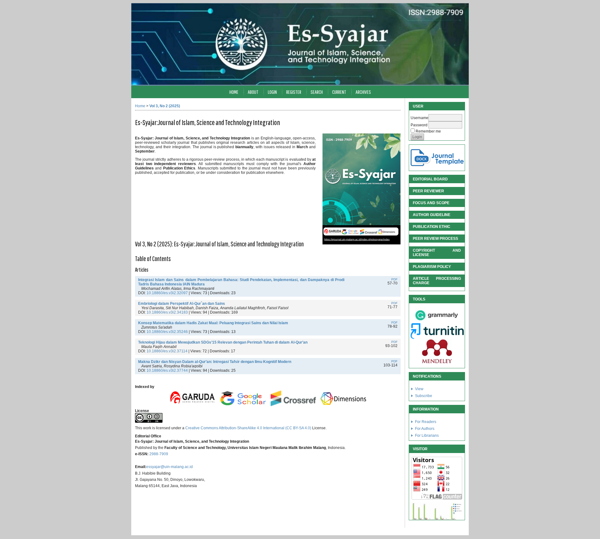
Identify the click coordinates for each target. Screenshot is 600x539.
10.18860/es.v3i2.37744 (167, 370)
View (419, 389)
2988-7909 (158, 454)
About (253, 92)
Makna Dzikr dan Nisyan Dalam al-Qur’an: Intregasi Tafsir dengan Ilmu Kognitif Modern (214, 362)
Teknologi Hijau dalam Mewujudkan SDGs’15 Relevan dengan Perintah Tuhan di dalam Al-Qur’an (223, 342)
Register (293, 92)
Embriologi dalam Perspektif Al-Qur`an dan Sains (181, 303)
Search (317, 92)
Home (233, 92)
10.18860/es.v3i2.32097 (167, 293)
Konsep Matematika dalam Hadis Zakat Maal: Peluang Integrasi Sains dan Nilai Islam (213, 323)
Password (419, 125)
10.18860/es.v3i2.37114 (167, 351)
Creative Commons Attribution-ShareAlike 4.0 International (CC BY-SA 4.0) (248, 428)
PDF (394, 279)
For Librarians (427, 435)
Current (339, 92)
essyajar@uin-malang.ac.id (169, 467)
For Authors (424, 428)
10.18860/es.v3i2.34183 (167, 312)
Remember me (428, 131)
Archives (363, 92)
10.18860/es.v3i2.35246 (167, 332)
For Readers (425, 422)
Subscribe (423, 396)
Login (272, 92)
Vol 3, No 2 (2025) (164, 106)
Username (419, 118)
